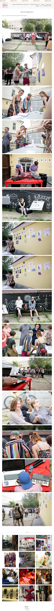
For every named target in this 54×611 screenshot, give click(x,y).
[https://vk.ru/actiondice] (25, 606)
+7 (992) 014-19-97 (27, 608)
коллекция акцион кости (35, 4)
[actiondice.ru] (5, 5)
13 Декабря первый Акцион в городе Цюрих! (20, 4)
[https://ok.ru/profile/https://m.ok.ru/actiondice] (28, 606)
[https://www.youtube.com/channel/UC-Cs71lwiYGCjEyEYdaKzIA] (27, 606)
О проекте (43, 4)
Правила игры (48, 4)
